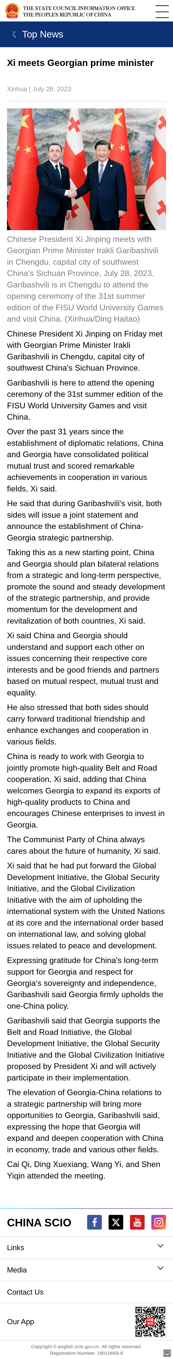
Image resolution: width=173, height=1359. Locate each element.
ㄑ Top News (35, 34)
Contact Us (25, 1292)
